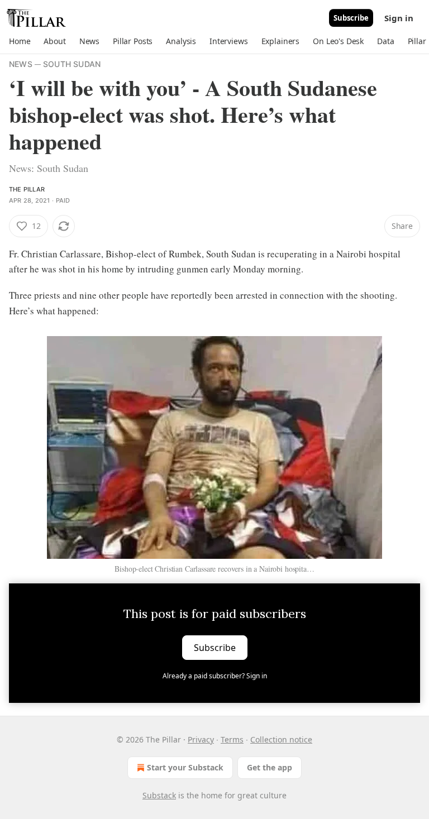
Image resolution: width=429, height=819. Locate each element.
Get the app (269, 767)
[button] (19, 41)
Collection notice (281, 739)
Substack (159, 795)
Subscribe (351, 18)
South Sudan (72, 64)
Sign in (398, 17)
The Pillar (27, 189)
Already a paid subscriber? (215, 676)
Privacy (201, 739)
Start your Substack (185, 767)
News (20, 64)
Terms (232, 739)
